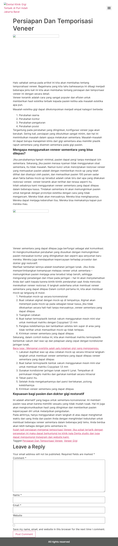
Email (17, 505)
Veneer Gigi (70, 440)
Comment (19, 458)
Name (17, 495)
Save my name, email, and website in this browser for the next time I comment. (59, 529)
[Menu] (109, 8)
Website (17, 515)
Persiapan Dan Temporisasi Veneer (42, 440)
